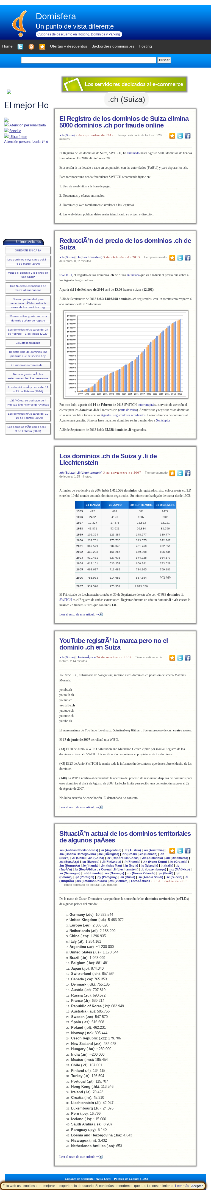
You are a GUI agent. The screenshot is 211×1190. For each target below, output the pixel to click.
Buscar (164, 60)
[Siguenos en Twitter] (20, 47)
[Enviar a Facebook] (187, 135)
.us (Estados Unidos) (91, 881)
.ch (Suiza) (67, 135)
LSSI (144, 1178)
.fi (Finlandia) (111, 861)
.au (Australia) (153, 850)
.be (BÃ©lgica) (108, 854)
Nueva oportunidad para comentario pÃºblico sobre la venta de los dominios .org (28, 303)
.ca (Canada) (148, 854)
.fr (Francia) (132, 861)
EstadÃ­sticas (140, 881)
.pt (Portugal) (84, 877)
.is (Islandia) (149, 865)
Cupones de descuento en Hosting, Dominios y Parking (78, 34)
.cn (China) (96, 857)
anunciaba (133, 275)
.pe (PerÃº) (165, 873)
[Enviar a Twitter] (180, 135)
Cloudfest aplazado (28, 342)
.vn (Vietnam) (119, 881)
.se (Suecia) (174, 877)
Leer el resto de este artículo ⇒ (79, 614)
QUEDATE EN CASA (28, 250)
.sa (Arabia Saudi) (150, 877)
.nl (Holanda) (92, 873)
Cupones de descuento (79, 1178)
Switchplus (163, 420)
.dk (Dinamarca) (176, 857)
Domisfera (56, 16)
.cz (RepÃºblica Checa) (123, 857)
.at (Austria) (132, 850)
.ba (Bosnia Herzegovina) (77, 854)
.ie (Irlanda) (90, 865)
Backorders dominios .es (112, 46)
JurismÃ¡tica (86, 657)
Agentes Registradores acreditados (123, 415)
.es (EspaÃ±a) (69, 861)
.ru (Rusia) (127, 877)
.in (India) (131, 865)
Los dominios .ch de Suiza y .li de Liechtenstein (108, 459)
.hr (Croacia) (178, 861)
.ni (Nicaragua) (69, 873)
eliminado (133, 153)
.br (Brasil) (129, 854)
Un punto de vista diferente (75, 26)
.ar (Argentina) (111, 850)
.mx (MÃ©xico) (179, 869)
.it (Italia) (167, 865)
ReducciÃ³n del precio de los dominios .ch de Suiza (125, 244)
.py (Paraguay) (107, 877)
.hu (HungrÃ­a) (69, 865)
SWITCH (65, 275)
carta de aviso (128, 410)
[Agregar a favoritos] (42, 47)
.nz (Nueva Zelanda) (141, 873)
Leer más (182, 1186)
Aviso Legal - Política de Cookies (117, 1178)
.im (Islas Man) (111, 865)
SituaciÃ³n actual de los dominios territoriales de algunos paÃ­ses (125, 837)
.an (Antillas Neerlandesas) (78, 850)
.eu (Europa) (90, 861)
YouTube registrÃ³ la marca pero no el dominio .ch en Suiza (113, 644)
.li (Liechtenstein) (89, 257)
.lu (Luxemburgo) (153, 869)
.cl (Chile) (79, 857)
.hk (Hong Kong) (155, 861)
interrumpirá (146, 405)
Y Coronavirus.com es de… (28, 365)
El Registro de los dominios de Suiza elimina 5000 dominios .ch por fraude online (123, 122)
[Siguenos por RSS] (31, 47)
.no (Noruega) (114, 873)
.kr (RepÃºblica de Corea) (92, 869)
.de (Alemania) (152, 857)
